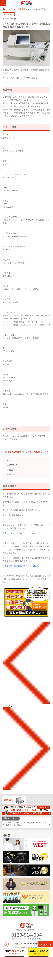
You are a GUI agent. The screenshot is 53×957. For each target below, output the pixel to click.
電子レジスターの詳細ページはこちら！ (20, 533)
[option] (26, 823)
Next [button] (49, 824)
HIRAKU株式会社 (31, 944)
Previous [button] (3, 824)
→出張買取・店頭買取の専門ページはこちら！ (23, 566)
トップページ (10, 9)
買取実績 (21, 9)
